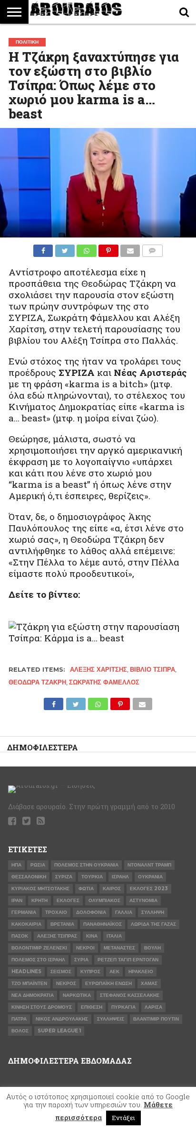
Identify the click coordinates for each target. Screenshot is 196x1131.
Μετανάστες (119, 948)
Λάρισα (153, 1007)
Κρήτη (39, 900)
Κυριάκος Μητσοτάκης (40, 888)
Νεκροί (85, 948)
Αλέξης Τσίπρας (57, 936)
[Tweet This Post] (65, 248)
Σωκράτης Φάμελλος (104, 682)
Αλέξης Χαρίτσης (98, 669)
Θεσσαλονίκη (28, 877)
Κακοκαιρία (26, 924)
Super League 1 (59, 1031)
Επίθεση (91, 1007)
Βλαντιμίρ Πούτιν (156, 1019)
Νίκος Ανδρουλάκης (62, 1019)
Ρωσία (37, 865)
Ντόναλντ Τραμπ (149, 865)
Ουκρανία (150, 877)
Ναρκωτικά (77, 995)
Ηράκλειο (140, 971)
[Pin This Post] (108, 248)
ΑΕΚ (114, 971)
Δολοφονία (91, 912)
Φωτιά (86, 888)
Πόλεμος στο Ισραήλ (38, 960)
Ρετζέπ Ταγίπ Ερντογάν (128, 960)
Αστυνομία (143, 900)
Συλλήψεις (110, 1019)
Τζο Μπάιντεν (29, 983)
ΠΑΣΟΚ (19, 936)
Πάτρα (19, 1019)
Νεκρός (66, 983)
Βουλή (152, 948)
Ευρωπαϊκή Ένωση (108, 983)
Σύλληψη (152, 912)
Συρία (81, 960)
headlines (26, 971)
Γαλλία (123, 912)
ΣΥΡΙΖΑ (63, 877)
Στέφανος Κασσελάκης (129, 995)
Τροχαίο (56, 912)
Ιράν (16, 900)
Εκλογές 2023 (149, 888)
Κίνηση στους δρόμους (41, 1007)
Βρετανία (62, 924)
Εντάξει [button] (123, 1117)
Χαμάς (149, 983)
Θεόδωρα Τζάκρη (37, 682)
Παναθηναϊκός (102, 924)
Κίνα (92, 936)
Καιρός (112, 888)
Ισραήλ (120, 877)
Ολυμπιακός (104, 900)
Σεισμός (60, 971)
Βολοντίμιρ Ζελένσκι (39, 948)
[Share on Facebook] (43, 248)
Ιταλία (114, 936)
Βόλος (20, 1031)
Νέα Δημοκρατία (32, 995)
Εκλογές (68, 900)
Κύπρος (90, 971)
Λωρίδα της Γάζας (153, 924)
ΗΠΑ (16, 865)
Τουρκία (92, 877)
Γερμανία (23, 912)
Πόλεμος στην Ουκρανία (86, 865)
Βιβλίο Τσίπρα (152, 669)
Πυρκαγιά (123, 1007)
